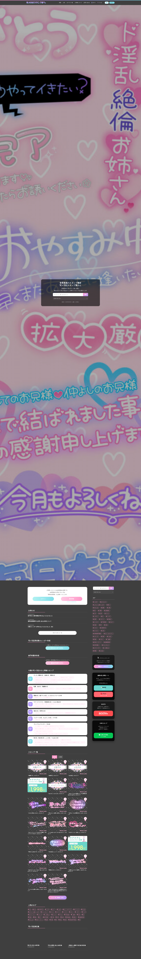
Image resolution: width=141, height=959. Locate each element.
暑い (40, 917)
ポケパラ (40, 914)
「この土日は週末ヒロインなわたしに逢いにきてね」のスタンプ (60, 679)
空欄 (52, 919)
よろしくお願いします (34, 912)
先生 (79, 914)
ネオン (71, 912)
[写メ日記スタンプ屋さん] (36, 3)
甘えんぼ (31, 919)
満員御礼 (68, 917)
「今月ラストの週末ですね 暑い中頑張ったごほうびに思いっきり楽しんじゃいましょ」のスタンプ (51, 733)
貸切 (66, 919)
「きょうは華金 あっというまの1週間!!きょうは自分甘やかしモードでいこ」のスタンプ (49, 726)
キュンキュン (45, 912)
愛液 (35, 917)
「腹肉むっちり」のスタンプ (65, 739)
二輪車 (73, 914)
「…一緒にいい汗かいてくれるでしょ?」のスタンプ (43, 731)
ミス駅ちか (47, 914)
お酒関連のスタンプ (38, 697)
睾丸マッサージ (39, 919)
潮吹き (75, 917)
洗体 (63, 917)
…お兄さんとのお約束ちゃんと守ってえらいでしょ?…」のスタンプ (46, 677)
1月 (30, 909)
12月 (35, 909)
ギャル (52, 912)
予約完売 (67, 914)
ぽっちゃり (77, 909)
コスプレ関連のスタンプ (47, 697)
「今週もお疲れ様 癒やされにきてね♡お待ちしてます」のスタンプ (46, 682)
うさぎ (47, 909)
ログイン (112, 2)
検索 (86, 294)
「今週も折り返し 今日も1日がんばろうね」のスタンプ (44, 719)
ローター (55, 914)
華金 (61, 919)
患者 (30, 917)
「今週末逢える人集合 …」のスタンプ (41, 679)
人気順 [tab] (60, 757)
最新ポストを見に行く (103, 666)
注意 (58, 917)
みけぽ (83, 909)
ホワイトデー (32, 914)
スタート (58, 912)
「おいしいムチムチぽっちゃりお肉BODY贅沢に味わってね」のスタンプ (47, 739)
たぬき (59, 909)
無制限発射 (81, 917)
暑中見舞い (46, 917)
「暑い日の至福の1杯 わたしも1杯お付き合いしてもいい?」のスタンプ (46, 742)
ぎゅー (53, 909)
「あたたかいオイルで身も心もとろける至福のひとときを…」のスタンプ (68, 688)
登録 (107, 2)
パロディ (78, 912)
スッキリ (65, 912)
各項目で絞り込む (70, 298)
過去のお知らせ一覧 (57, 632)
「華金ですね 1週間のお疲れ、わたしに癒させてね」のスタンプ (45, 728)
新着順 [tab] (54, 757)
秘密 (47, 919)
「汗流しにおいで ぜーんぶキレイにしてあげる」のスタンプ (68, 728)
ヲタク (61, 914)
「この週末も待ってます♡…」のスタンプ (66, 677)
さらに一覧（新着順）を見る (57, 897)
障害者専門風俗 (73, 919)
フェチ (84, 912)
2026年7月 (41, 909)
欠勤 (53, 917)
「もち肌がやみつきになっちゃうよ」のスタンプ (43, 706)
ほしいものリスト (68, 909)
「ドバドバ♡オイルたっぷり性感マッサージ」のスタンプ (44, 688)
